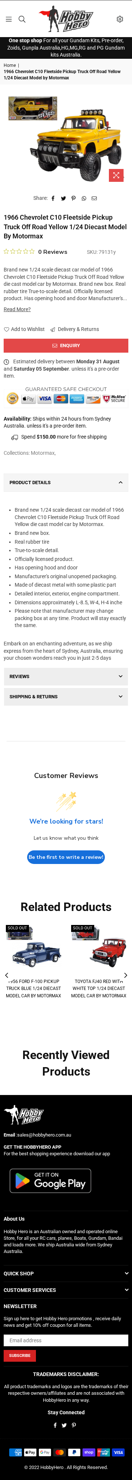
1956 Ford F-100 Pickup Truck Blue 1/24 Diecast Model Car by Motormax (33, 988)
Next (125, 975)
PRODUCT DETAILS (30, 482)
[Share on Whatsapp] (84, 198)
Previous (6, 975)
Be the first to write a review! (66, 857)
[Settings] (119, 18)
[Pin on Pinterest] (74, 198)
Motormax (43, 453)
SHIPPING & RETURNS (34, 696)
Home (10, 65)
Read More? (17, 309)
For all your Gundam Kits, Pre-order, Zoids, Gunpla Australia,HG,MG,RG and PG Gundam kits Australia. (66, 47)
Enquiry (69, 345)
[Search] (22, 18)
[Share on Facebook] (53, 198)
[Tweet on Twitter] (63, 198)
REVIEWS (19, 676)
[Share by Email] (94, 198)
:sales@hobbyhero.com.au (43, 1135)
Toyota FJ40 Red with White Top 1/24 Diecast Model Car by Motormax (98, 988)
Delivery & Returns (78, 329)
